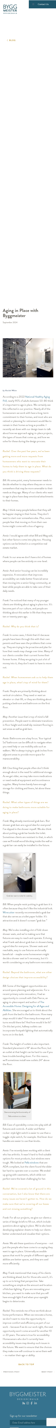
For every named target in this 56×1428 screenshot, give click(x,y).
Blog (12, 40)
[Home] (10, 9)
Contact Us (43, 4)
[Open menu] (33, 4)
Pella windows (31, 1162)
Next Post (47, 1372)
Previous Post (11, 1372)
